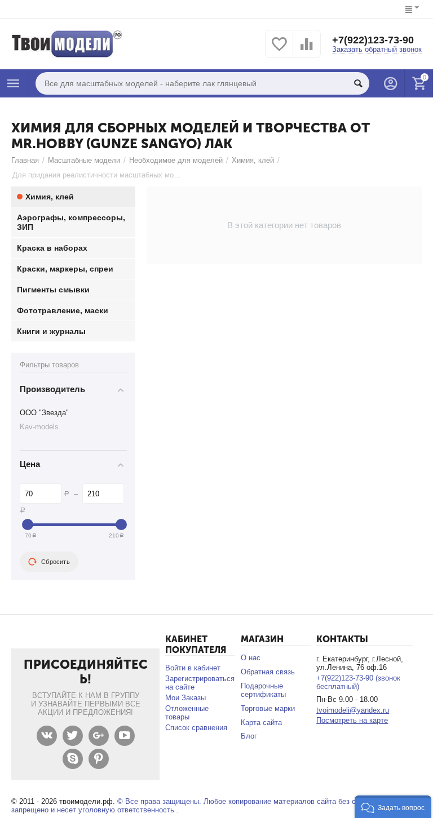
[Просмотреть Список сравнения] (307, 50)
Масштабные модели (84, 160)
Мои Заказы (185, 697)
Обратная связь (268, 672)
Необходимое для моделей (176, 160)
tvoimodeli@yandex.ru (352, 710)
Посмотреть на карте (352, 720)
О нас (250, 657)
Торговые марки (268, 708)
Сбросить (55, 561)
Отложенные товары (187, 712)
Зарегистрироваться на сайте (200, 682)
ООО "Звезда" (44, 412)
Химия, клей (253, 160)
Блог (249, 736)
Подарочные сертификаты (263, 690)
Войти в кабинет (192, 668)
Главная (25, 160)
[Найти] (358, 83)
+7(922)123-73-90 (373, 40)
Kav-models (39, 427)
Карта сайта (261, 722)
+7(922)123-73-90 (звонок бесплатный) (358, 682)
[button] (393, 806)
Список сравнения (196, 727)
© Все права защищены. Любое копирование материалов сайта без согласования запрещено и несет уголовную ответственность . (205, 805)
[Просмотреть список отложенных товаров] (279, 50)
